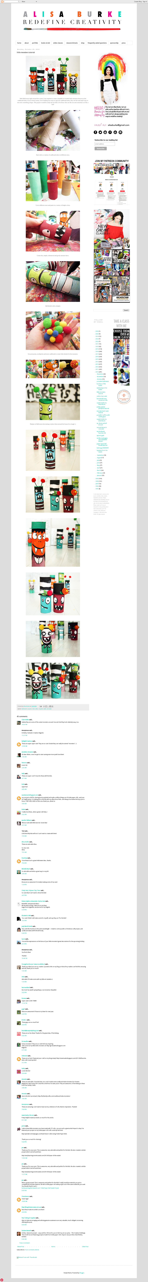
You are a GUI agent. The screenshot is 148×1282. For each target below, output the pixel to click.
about (27, 43)
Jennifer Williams (27, 820)
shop (82, 43)
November (100, 376)
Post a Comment (25, 1243)
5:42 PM (24, 1142)
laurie (23, 939)
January (99, 475)
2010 (97, 372)
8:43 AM (24, 1035)
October (99, 379)
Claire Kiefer (25, 719)
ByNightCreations (27, 741)
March (99, 470)
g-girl (23, 1009)
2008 (97, 481)
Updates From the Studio (102, 451)
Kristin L (24, 1020)
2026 (97, 331)
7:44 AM (24, 836)
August (99, 457)
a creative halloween (103, 381)
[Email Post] (40, 706)
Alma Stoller (25, 842)
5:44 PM (24, 910)
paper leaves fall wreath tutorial (102, 444)
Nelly (23, 773)
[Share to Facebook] (50, 706)
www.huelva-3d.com (28, 1115)
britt (23, 784)
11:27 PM (24, 735)
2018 (97, 351)
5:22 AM (24, 814)
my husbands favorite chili (101, 432)
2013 (97, 364)
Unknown (24, 1056)
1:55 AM (24, 757)
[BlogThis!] (46, 706)
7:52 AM (24, 852)
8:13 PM (24, 944)
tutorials (49, 709)
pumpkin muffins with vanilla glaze (103, 415)
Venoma (24, 762)
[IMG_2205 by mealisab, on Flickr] (53, 251)
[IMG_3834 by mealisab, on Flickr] (53, 657)
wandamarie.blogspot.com (30, 795)
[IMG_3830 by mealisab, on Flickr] (53, 471)
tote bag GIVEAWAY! (103, 448)
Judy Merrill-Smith (27, 926)
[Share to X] (48, 706)
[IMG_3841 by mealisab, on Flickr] (53, 94)
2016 (97, 356)
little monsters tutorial (101, 392)
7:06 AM (24, 1098)
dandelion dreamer (27, 752)
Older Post (85, 1246)
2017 (97, 354)
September (100, 455)
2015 (97, 359)
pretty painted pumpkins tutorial (103, 407)
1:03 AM (24, 971)
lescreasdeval (26, 987)
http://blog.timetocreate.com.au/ (31, 1207)
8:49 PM (24, 1190)
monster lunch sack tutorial (102, 411)
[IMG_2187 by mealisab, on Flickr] (53, 201)
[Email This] (44, 706)
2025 (97, 334)
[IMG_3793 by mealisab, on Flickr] (53, 699)
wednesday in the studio (102, 388)
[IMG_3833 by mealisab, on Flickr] (53, 615)
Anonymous (25, 1104)
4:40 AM (24, 1088)
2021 (97, 344)
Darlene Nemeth (26, 1230)
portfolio (35, 43)
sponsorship (114, 43)
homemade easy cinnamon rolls (102, 399)
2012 (97, 367)
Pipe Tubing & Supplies (28, 1218)
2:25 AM (24, 767)
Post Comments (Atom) (32, 1250)
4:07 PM (24, 895)
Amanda (24, 1079)
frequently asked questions (97, 43)
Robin (23, 809)
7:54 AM (24, 863)
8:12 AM (24, 1120)
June (98, 463)
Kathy (23, 1068)
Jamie (23, 1126)
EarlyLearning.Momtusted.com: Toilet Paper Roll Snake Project (40, 1188)
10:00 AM (24, 1201)
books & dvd (45, 43)
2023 (97, 339)
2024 (97, 336)
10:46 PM (24, 958)
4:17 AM (24, 778)
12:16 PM (24, 1003)
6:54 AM (24, 1073)
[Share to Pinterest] (52, 706)
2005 (97, 489)
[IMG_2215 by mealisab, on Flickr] (53, 302)
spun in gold (100, 435)
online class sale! (102, 396)
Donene (24, 998)
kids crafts (35, 709)
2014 (97, 361)
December (100, 374)
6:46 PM (24, 933)
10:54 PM (24, 724)
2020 (97, 346)
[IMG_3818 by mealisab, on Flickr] (53, 512)
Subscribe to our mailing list (106, 140)
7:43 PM (24, 1109)
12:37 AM (24, 1174)
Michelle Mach (26, 869)
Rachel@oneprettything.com (30, 1030)
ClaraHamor (25, 1196)
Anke (23, 977)
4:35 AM (24, 789)
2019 (97, 349)
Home (53, 1246)
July (98, 460)
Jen (22, 1147)
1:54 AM (24, 982)
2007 (97, 483)
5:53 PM (24, 920)
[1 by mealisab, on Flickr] (53, 378)
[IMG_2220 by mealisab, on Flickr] (53, 350)
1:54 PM (24, 884)
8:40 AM (24, 1239)
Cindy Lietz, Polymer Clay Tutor (31, 890)
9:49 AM (24, 874)
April (98, 468)
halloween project (27, 709)
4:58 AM (24, 803)
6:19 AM (24, 1050)
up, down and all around (102, 424)
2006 (97, 486)
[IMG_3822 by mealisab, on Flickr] (53, 567)
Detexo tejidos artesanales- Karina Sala (33, 901)
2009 (97, 478)
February (100, 473)
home (19, 43)
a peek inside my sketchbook (102, 403)
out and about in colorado (102, 428)
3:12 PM (24, 1062)
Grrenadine (25, 1041)
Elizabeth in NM (26, 915)
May (98, 465)
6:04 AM (24, 1225)
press (124, 43)
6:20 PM (24, 1014)
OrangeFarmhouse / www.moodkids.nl (33, 964)
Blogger (82, 1273)
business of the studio (101, 384)
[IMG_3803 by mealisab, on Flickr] (53, 420)
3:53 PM (24, 1212)
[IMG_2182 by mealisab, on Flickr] (53, 151)
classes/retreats (72, 43)
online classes (58, 43)
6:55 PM (24, 1025)
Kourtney (24, 858)
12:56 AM (24, 746)
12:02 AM (24, 1158)
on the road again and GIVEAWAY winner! (102, 439)
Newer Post (20, 1246)
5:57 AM (24, 825)
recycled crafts (42, 709)
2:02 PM (24, 992)
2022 (97, 341)
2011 (97, 369)
